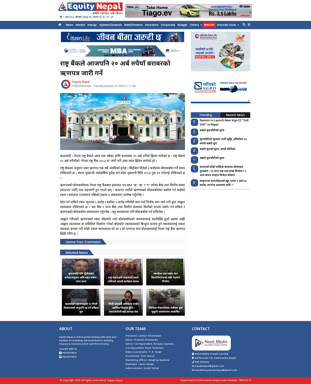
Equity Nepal (115, 380)
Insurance (151, 25)
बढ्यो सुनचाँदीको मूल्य (212, 130)
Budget (182, 25)
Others (194, 25)
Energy (92, 25)
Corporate (168, 25)
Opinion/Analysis (110, 25)
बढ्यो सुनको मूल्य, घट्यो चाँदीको (217, 149)
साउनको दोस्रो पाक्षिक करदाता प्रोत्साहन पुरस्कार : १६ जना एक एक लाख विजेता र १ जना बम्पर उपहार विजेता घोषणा (223, 171)
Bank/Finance (133, 25)
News (69, 25)
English (209, 25)
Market (80, 25)
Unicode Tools (226, 25)
